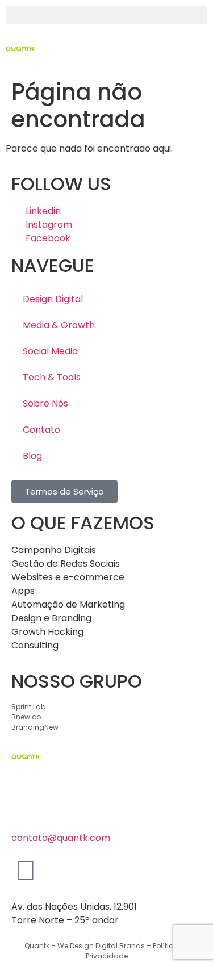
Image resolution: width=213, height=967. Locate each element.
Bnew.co (26, 717)
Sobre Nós (45, 403)
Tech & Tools (52, 377)
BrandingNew (35, 727)
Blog (32, 455)
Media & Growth (59, 325)
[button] (106, 15)
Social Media (50, 351)
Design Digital (53, 298)
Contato (41, 429)
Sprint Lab (28, 706)
